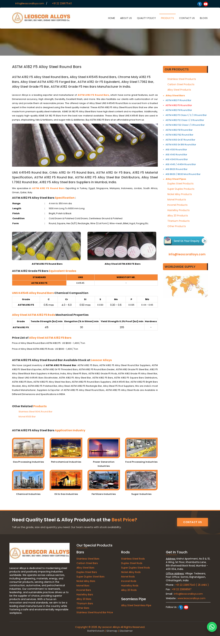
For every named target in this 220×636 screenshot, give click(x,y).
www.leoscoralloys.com (191, 598)
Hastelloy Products (178, 210)
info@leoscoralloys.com (29, 3)
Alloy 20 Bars (83, 599)
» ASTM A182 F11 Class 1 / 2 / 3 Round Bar (185, 115)
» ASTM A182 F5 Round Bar (177, 105)
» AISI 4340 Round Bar (175, 159)
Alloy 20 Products (177, 215)
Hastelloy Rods (129, 585)
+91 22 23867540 (62, 3)
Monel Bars (82, 585)
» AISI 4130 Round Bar (175, 149)
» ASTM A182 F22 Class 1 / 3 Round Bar (184, 125)
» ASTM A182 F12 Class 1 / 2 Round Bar (183, 120)
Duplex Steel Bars (86, 572)
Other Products (176, 226)
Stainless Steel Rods (133, 558)
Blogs (204, 18)
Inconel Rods (128, 581)
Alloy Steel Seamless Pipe (136, 605)
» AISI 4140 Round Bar (175, 154)
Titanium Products (178, 221)
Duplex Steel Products (180, 183)
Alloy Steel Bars (85, 567)
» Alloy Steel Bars (174, 95)
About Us (126, 18)
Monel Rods (128, 576)
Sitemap (111, 631)
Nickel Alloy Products (179, 194)
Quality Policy (146, 18)
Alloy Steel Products (179, 89)
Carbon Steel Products (180, 84)
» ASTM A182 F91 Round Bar (178, 130)
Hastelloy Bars (84, 594)
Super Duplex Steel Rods (135, 567)
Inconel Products (177, 205)
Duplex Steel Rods (131, 563)
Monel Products (176, 199)
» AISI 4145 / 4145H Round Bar (179, 164)
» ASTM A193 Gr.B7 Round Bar (179, 139)
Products (167, 18)
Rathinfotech (95, 631)
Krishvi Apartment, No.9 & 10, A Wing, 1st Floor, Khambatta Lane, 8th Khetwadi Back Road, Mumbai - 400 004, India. (188, 564)
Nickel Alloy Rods (131, 572)
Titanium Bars (84, 603)
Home (111, 18)
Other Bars (82, 608)
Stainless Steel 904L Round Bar (35, 411)
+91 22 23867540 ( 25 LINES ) (192, 585)
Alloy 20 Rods (129, 590)
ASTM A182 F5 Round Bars (93, 95)
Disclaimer (126, 631)
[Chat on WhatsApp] (212, 627)
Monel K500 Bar (27, 416)
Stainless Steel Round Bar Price (94, 612)
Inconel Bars (83, 590)
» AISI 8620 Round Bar (175, 169)
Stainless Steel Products (181, 79)
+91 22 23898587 (181, 589)
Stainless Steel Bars (87, 558)
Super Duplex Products (180, 189)
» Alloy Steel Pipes (174, 179)
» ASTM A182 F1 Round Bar (177, 100)
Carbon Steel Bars (87, 563)
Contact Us (187, 18)
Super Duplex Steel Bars (90, 576)
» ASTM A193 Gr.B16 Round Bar (179, 144)
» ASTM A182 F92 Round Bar (178, 134)
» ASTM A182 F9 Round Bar (177, 110)
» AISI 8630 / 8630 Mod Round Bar (182, 174)
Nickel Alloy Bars (85, 581)
